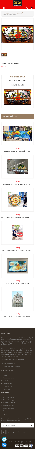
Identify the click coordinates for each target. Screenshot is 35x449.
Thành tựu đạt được (8, 378)
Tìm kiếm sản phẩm (8, 411)
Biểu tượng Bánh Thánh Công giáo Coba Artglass (16, 250)
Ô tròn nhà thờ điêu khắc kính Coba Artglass (17, 316)
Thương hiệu (6, 389)
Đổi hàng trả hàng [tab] (17, 85)
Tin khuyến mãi (7, 383)
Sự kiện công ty (7, 386)
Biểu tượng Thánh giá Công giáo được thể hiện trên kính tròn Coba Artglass (16, 217)
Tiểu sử (5, 375)
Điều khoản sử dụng (8, 400)
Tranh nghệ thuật (17, 13)
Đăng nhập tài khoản (8, 408)
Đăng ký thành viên (8, 405)
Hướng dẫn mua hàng (9, 402)
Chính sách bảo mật (8, 397)
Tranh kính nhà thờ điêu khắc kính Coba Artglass (16, 184)
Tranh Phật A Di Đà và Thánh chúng (16, 283)
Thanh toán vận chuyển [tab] (17, 81)
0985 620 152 (12, 359)
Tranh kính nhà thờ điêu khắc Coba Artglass (17, 151)
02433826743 (11, 363)
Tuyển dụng (6, 381)
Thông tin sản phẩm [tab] (17, 77)
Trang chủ (6, 13)
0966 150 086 (20, 359)
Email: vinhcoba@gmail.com (12, 366)
